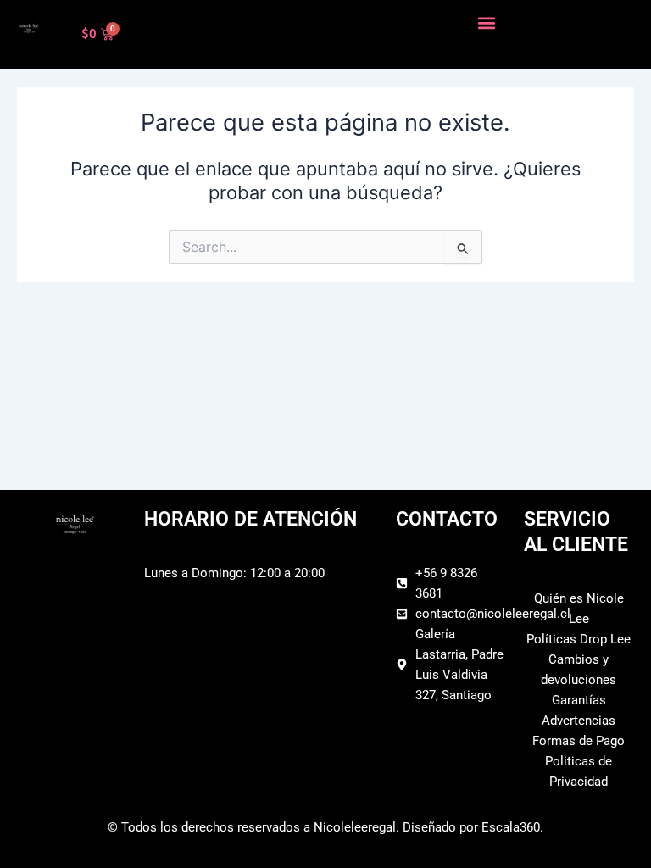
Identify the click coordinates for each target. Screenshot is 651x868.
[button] (487, 22)
